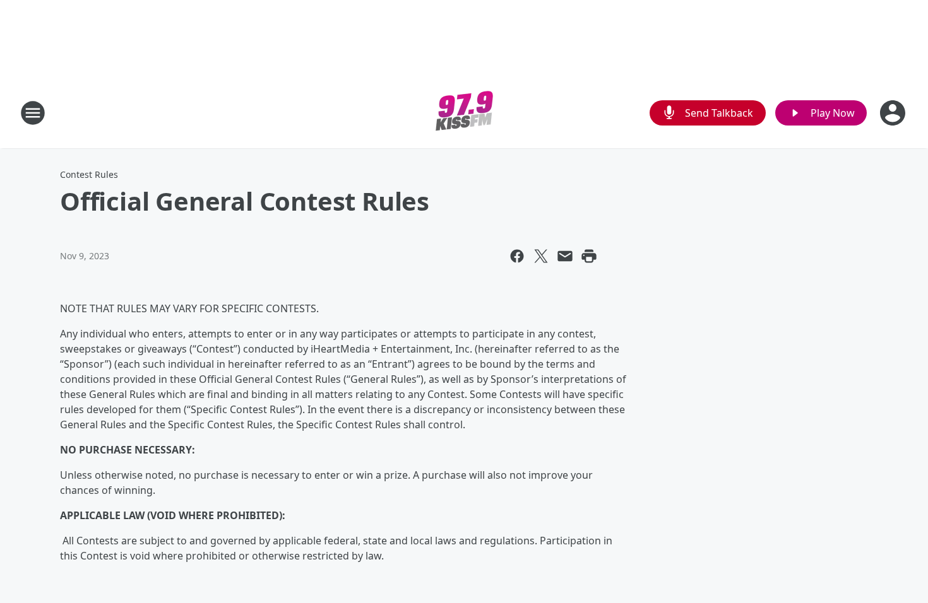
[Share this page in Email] (565, 256)
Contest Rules (89, 174)
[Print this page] (589, 256)
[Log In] (894, 113)
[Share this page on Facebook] (517, 256)
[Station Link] (464, 112)
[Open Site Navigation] (32, 113)
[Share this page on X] (541, 256)
